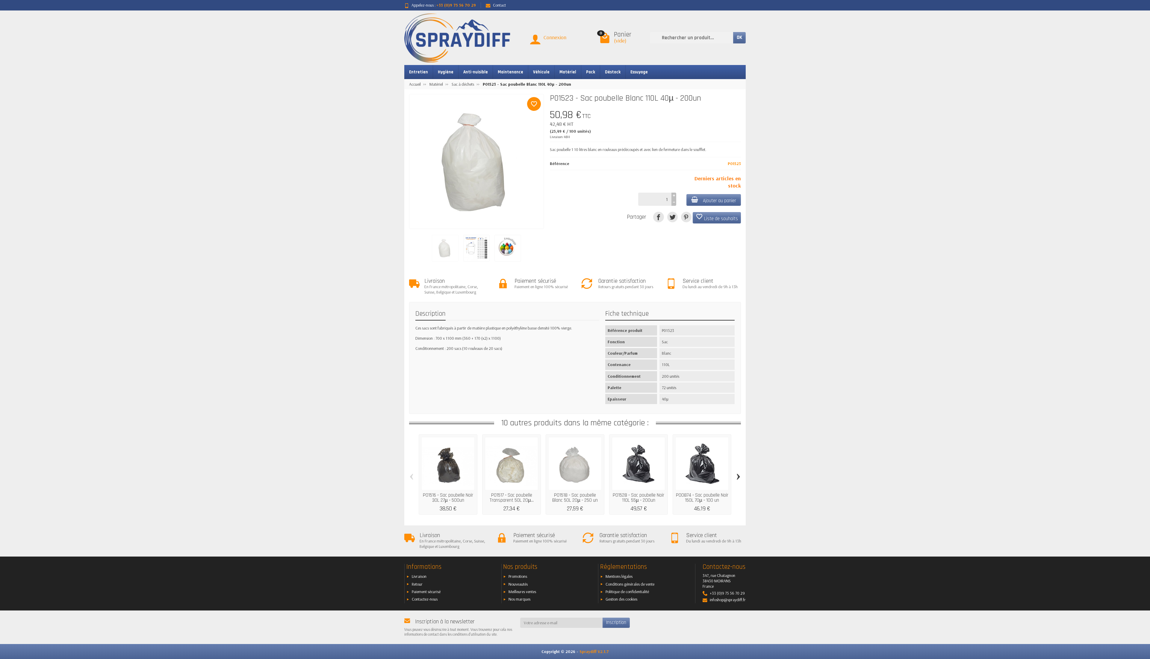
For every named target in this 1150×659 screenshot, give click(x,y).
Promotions (518, 576)
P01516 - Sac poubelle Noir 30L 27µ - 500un (448, 498)
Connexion (555, 37)
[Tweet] (672, 217)
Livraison (419, 576)
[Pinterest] (686, 217)
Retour (417, 584)
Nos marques (519, 599)
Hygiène (445, 72)
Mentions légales (619, 576)
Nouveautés (518, 584)
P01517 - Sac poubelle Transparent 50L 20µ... (512, 498)
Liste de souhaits (717, 217)
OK (739, 37)
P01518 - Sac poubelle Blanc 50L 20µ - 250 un (575, 498)
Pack (590, 72)
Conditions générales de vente (630, 584)
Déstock (613, 72)
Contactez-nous (425, 599)
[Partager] (658, 217)
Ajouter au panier (719, 200)
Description (430, 313)
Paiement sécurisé (426, 591)
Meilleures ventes (522, 591)
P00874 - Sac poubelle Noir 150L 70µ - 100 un (702, 498)
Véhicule (541, 72)
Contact (499, 5)
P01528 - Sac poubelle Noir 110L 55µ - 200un (638, 498)
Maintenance (510, 72)
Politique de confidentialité (627, 591)
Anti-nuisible (475, 72)
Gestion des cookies (621, 599)
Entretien (418, 72)
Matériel (567, 72)
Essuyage (639, 72)
